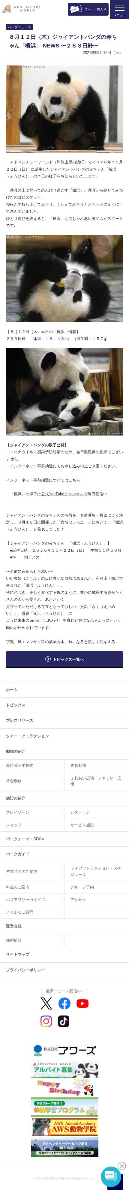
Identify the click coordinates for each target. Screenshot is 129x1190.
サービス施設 (82, 825)
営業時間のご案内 (21, 871)
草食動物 (14, 781)
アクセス (78, 899)
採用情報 (14, 940)
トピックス (16, 705)
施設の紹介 (16, 798)
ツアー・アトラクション (27, 736)
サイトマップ (17, 954)
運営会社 (14, 926)
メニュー (120, 15)
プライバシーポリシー (25, 970)
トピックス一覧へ (68, 659)
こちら (74, 480)
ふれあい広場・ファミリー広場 (95, 781)
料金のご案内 (17, 887)
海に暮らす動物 (19, 765)
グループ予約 (82, 887)
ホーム (12, 690)
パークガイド (17, 854)
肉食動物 (78, 765)
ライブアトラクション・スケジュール (95, 871)
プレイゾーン (17, 812)
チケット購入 (94, 9)
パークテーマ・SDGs (25, 839)
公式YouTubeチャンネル (62, 494)
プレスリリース (19, 720)
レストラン (80, 812)
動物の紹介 (16, 751)
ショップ (14, 825)
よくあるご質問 (19, 912)
